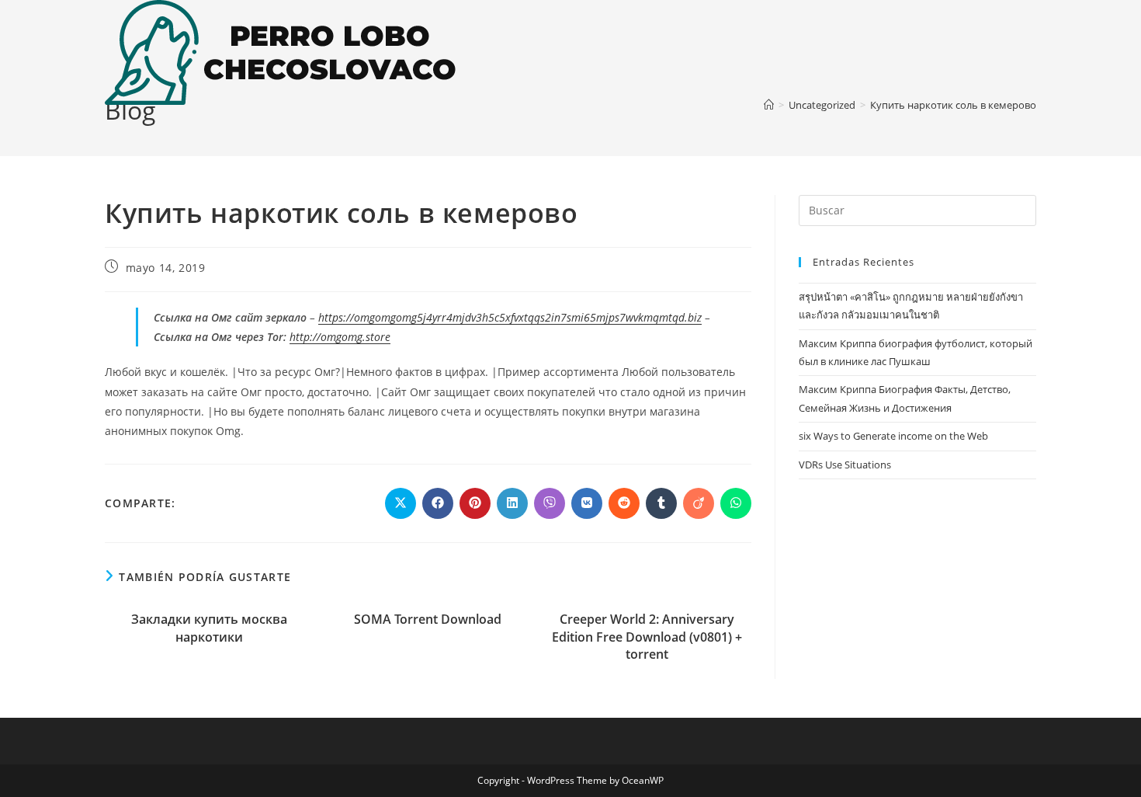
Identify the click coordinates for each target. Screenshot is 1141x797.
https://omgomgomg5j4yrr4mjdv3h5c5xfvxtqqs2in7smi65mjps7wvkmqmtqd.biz (510, 317)
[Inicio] (769, 105)
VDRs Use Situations (845, 465)
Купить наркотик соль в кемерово (953, 105)
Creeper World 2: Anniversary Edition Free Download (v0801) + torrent (647, 637)
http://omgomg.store (340, 336)
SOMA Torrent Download (427, 619)
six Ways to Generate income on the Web (893, 436)
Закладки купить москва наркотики (209, 628)
